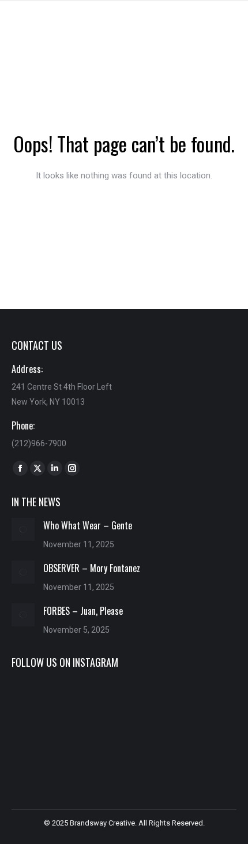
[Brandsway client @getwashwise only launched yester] (123, 705)
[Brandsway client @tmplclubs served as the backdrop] (47, 751)
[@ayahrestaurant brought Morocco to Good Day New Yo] (123, 751)
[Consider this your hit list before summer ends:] (201, 705)
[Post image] (23, 529)
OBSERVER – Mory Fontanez (91, 568)
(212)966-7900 (39, 443)
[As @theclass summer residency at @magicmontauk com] (47, 705)
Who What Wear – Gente (87, 525)
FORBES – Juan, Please (83, 611)
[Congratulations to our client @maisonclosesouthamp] (201, 751)
